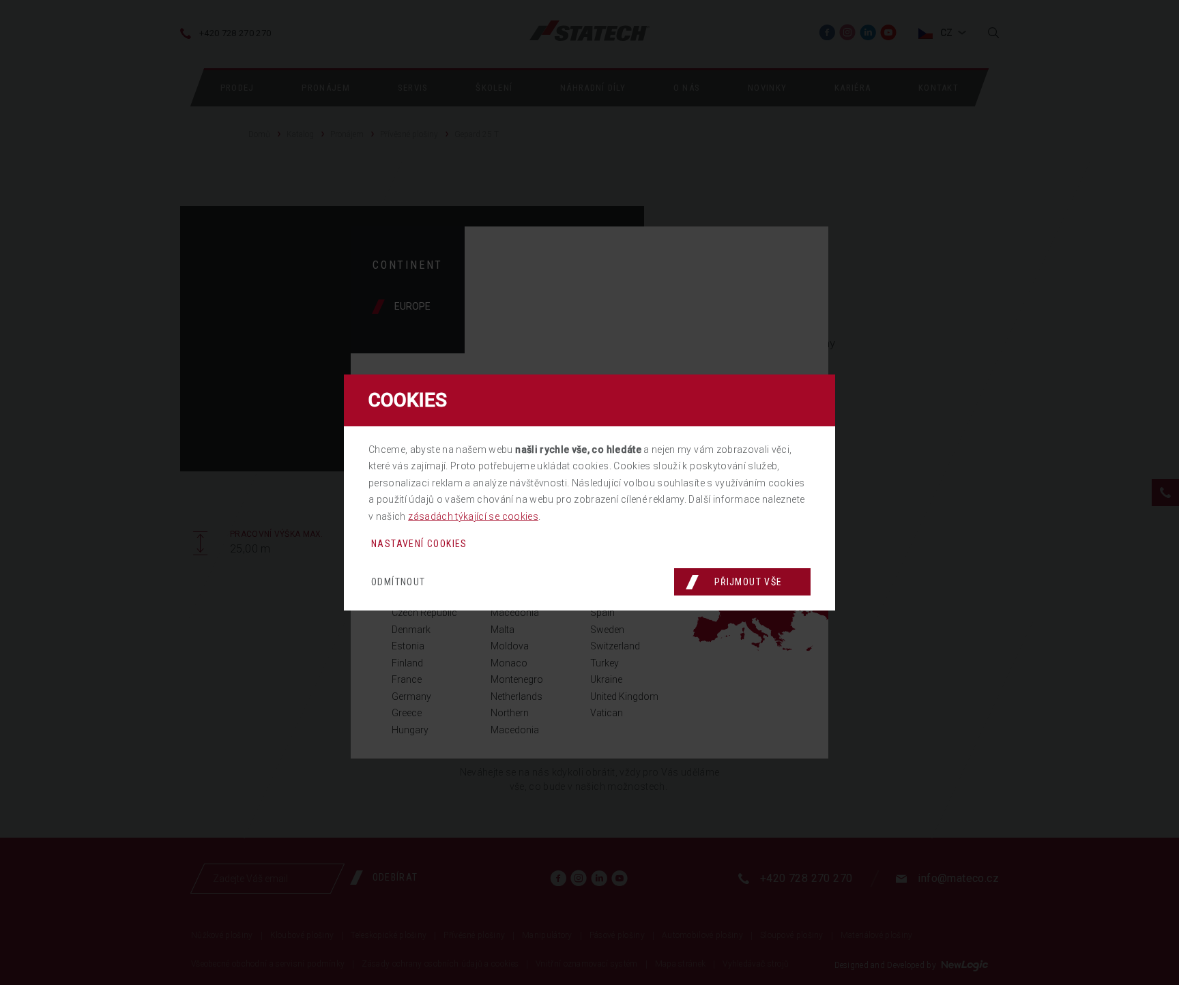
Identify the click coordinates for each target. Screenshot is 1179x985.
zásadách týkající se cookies (473, 516)
